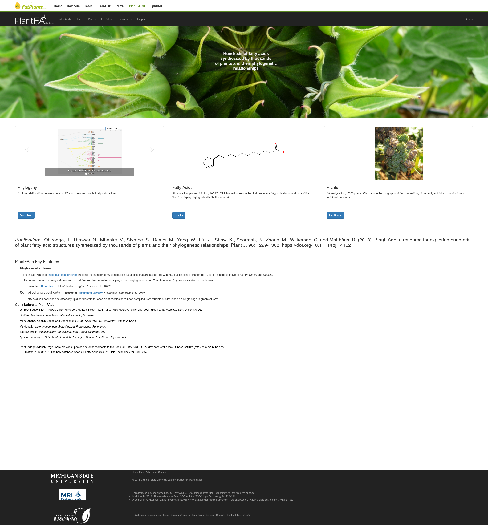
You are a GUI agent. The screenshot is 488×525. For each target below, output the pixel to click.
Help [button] (140, 19)
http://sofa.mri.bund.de (243, 492)
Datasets (73, 6)
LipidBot (156, 6)
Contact (162, 472)
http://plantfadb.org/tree (62, 275)
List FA (179, 215)
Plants (92, 19)
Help (154, 472)
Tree (79, 19)
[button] (27, 148)
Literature (107, 19)
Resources (125, 19)
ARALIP (105, 6)
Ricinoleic (47, 286)
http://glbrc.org (242, 514)
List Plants (335, 215)
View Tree (26, 215)
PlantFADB (137, 6)
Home (58, 6)
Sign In (469, 19)
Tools (88, 6)
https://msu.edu (195, 479)
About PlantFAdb (141, 472)
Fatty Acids (64, 19)
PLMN (120, 6)
